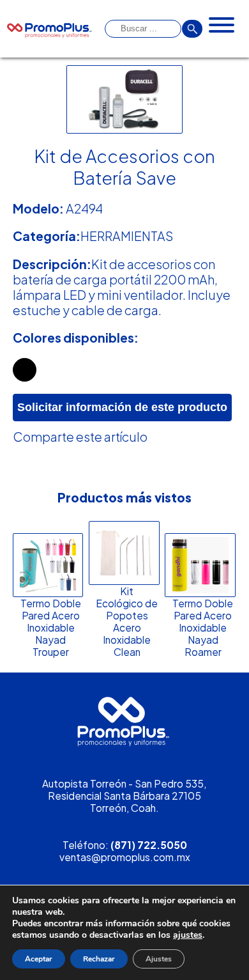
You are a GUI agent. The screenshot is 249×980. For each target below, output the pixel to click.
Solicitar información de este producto (122, 407)
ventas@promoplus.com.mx (124, 857)
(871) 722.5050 (148, 845)
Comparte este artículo (80, 436)
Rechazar (99, 959)
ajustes (187, 935)
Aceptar (38, 959)
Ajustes (159, 959)
